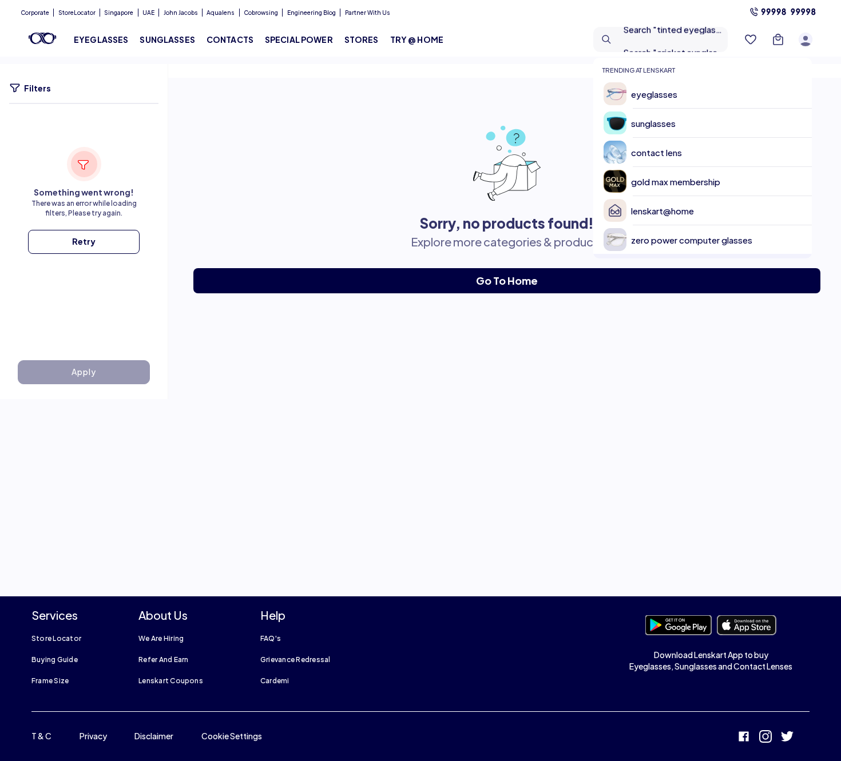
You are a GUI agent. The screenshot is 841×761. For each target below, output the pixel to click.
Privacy (93, 736)
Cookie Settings (231, 736)
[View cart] (778, 39)
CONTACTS (230, 39)
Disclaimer (153, 736)
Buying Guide (54, 659)
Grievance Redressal (295, 659)
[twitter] (787, 738)
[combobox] (660, 39)
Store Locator (56, 638)
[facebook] (744, 738)
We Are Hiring (161, 638)
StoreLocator (77, 12)
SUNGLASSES (167, 39)
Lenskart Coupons (170, 680)
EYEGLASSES (101, 39)
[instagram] (765, 738)
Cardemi (274, 680)
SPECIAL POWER (299, 39)
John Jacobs (181, 12)
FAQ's (270, 638)
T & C (41, 736)
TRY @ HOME (416, 39)
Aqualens (221, 12)
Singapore (118, 12)
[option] (707, 94)
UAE (148, 12)
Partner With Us (367, 12)
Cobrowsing (261, 12)
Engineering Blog (311, 12)
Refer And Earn (163, 659)
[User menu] (805, 39)
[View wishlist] (750, 39)
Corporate (35, 12)
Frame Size (50, 680)
